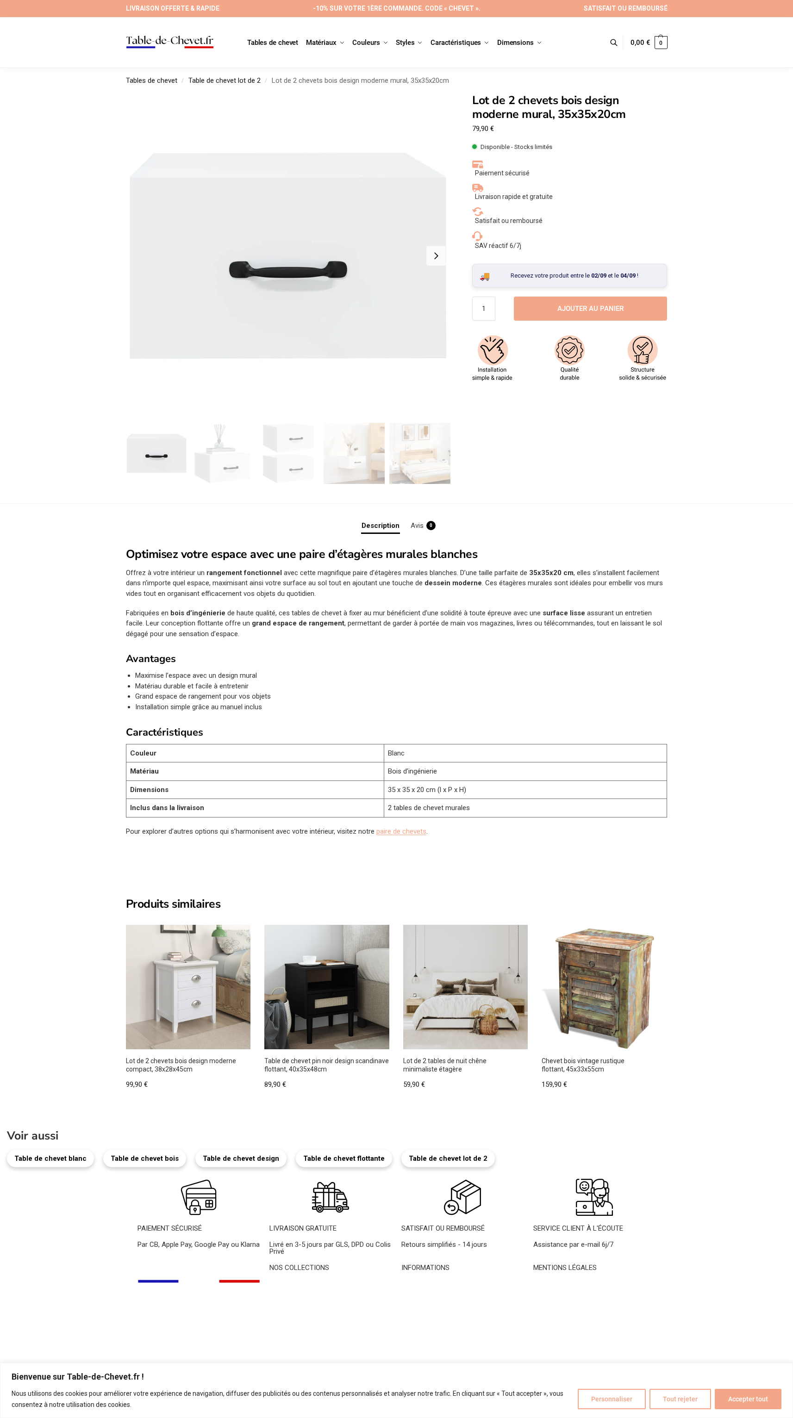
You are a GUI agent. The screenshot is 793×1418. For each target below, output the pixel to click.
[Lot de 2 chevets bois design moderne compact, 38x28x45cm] (188, 987)
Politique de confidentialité (573, 1306)
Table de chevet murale (304, 1327)
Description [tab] (381, 525)
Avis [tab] (421, 525)
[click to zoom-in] (288, 255)
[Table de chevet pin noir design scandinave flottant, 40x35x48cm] (326, 987)
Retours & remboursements (575, 1317)
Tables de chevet (151, 80)
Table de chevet (293, 1286)
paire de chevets (401, 831)
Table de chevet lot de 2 (224, 80)
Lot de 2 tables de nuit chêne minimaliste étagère (445, 1065)
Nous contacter (425, 1296)
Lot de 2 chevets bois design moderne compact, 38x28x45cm (181, 1065)
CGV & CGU (551, 1296)
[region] (396, 1390)
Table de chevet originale (306, 1317)
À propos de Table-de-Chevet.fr (449, 1286)
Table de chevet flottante (344, 1158)
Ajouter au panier (590, 308)
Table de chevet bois (145, 1158)
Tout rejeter (680, 1399)
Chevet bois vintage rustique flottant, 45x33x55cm (583, 1065)
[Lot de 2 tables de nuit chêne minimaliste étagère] (465, 987)
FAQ (407, 1306)
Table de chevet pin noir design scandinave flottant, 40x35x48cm (326, 1065)
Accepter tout (748, 1399)
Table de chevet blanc (50, 1158)
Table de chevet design (241, 1158)
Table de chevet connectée (310, 1338)
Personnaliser (611, 1399)
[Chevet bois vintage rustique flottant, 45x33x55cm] (604, 987)
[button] (649, 42)
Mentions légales (559, 1286)
